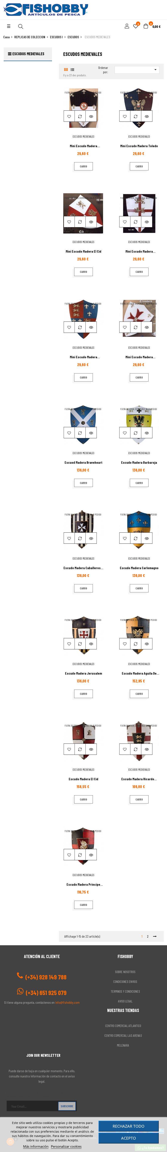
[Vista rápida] (91, 116)
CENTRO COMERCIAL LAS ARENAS (123, 1035)
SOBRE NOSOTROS (125, 972)
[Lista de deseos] (69, 116)
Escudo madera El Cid (83, 779)
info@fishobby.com (67, 1002)
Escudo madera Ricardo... (139, 779)
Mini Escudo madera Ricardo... (139, 253)
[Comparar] (80, 116)
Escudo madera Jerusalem (83, 673)
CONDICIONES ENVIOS (125, 981)
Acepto (128, 1138)
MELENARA (123, 1045)
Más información (35, 1146)
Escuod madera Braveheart (83, 462)
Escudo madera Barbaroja (139, 462)
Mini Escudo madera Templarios (83, 147)
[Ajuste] (126, 26)
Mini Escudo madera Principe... (83, 358)
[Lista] (72, 69)
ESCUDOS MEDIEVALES (28, 53)
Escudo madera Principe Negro (83, 886)
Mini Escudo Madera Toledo (139, 146)
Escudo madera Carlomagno (139, 568)
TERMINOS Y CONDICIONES (125, 991)
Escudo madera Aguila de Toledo (139, 675)
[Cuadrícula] (66, 69)
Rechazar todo (128, 1126)
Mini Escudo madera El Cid (83, 251)
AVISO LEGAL (125, 1001)
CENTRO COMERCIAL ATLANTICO (123, 1026)
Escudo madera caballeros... (83, 568)
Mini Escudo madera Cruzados (139, 358)
